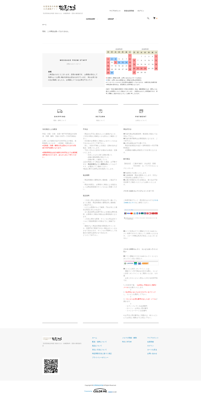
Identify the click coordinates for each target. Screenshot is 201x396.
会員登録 (150, 342)
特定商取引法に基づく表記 (102, 353)
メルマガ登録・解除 (129, 338)
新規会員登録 (129, 11)
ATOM (129, 342)
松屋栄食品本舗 (98, 385)
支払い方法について (99, 350)
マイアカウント (115, 11)
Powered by (88, 391)
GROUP (111, 19)
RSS (123, 342)
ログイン (140, 11)
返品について (97, 346)
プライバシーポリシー (100, 357)
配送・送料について (99, 342)
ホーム (44, 24)
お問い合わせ (152, 353)
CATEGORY (90, 19)
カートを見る (152, 350)
